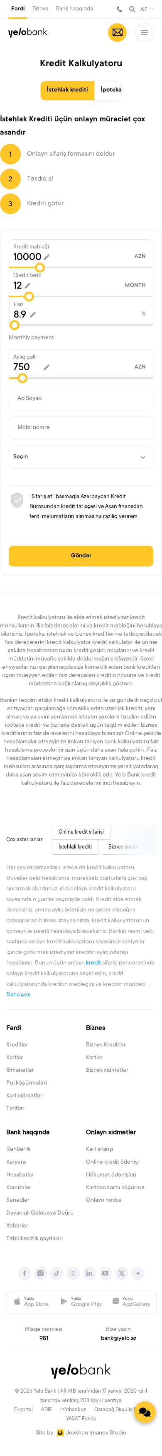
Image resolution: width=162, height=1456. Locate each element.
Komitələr (18, 1188)
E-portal (23, 1410)
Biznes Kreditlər (106, 1045)
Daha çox (18, 995)
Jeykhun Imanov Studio (96, 1433)
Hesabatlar (20, 1175)
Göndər (81, 556)
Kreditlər (17, 1045)
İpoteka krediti (121, 90)
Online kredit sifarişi (81, 832)
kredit (93, 963)
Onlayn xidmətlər (111, 1132)
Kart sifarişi (99, 1149)
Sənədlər (17, 1200)
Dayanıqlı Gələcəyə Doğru (40, 1213)
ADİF (46, 1410)
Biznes (40, 9)
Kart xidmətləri (25, 1096)
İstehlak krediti (67, 90)
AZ (143, 10)
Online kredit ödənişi (112, 1162)
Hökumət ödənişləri (111, 1175)
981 (119, 9)
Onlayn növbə (104, 1200)
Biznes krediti (123, 847)
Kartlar (14, 1058)
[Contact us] (145, 1412)
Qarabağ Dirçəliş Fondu (121, 1410)
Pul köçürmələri (26, 1083)
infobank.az (73, 1410)
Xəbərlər (17, 1226)
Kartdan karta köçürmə (115, 1188)
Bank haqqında (74, 9)
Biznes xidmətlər (107, 1070)
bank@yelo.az (118, 1338)
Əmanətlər (20, 1070)
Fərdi (18, 9)
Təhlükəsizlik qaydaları (34, 1239)
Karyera (16, 1162)
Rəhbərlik (18, 1149)
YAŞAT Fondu (81, 1419)
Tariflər (15, 1109)
